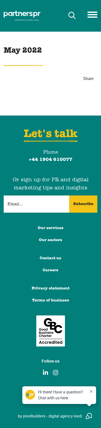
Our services (50, 228)
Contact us (50, 258)
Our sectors (50, 240)
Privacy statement (51, 288)
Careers (50, 270)
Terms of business (50, 300)
